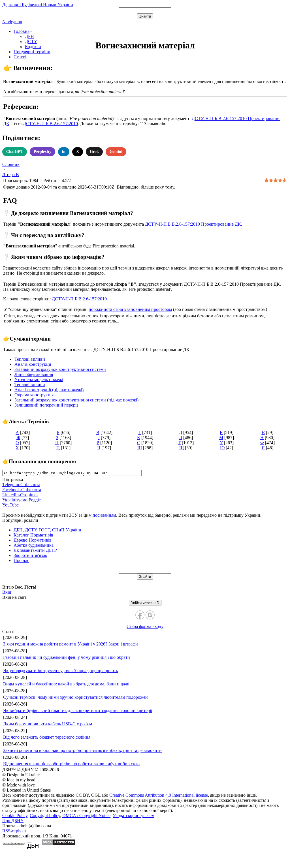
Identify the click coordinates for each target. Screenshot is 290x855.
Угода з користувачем (133, 815)
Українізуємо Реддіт (21, 499)
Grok (94, 151)
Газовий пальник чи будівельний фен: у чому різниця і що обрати (66, 657)
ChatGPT (14, 151)
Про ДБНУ (13, 820)
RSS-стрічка (14, 830)
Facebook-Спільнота (21, 489)
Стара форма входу (145, 626)
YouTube (10, 505)
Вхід (6, 592)
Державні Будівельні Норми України (37, 4)
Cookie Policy (14, 815)
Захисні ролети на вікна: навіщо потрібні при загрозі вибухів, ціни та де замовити (82, 750)
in (63, 151)
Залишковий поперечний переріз (46, 405)
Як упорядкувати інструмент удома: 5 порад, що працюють (60, 670)
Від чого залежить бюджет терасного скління (46, 737)
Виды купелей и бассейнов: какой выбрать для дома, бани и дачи (66, 683)
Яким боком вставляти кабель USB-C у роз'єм (47, 723)
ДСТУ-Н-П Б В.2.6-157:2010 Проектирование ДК (193, 224)
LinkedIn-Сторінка (20, 494)
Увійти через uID (145, 603)
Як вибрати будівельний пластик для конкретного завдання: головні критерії (77, 710)
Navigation (12, 21)
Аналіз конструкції (32, 364)
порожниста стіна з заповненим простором (130, 309)
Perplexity (42, 151)
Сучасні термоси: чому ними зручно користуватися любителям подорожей (75, 697)
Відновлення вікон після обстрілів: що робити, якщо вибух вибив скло (71, 763)
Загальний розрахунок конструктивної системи (60, 369)
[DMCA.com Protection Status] (58, 844)
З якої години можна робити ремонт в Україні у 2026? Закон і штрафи (70, 644)
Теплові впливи (29, 359)
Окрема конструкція (34, 394)
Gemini (116, 151)
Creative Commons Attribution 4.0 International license (158, 795)
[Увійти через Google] (150, 614)
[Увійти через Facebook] (139, 614)
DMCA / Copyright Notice (86, 815)
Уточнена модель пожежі (38, 379)
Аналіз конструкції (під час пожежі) (49, 389)
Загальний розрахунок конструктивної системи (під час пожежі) (76, 399)
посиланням (104, 515)
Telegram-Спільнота (21, 484)
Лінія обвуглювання (33, 374)
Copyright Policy (45, 815)
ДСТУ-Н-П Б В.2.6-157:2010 (50, 123)
